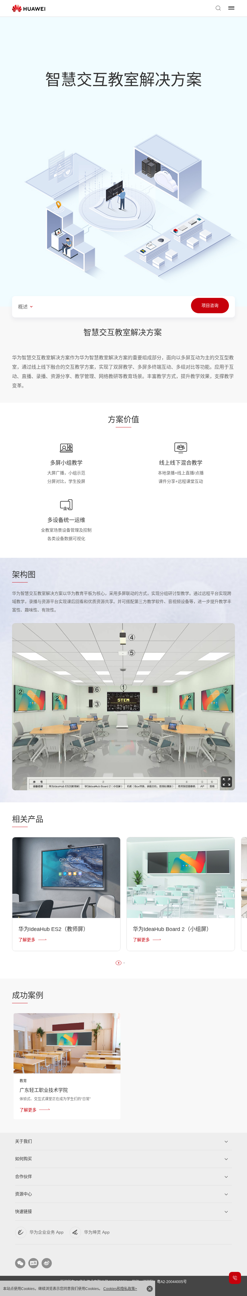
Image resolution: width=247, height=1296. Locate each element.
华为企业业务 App (47, 1232)
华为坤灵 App (97, 1232)
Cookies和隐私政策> (120, 1289)
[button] (118, 962)
